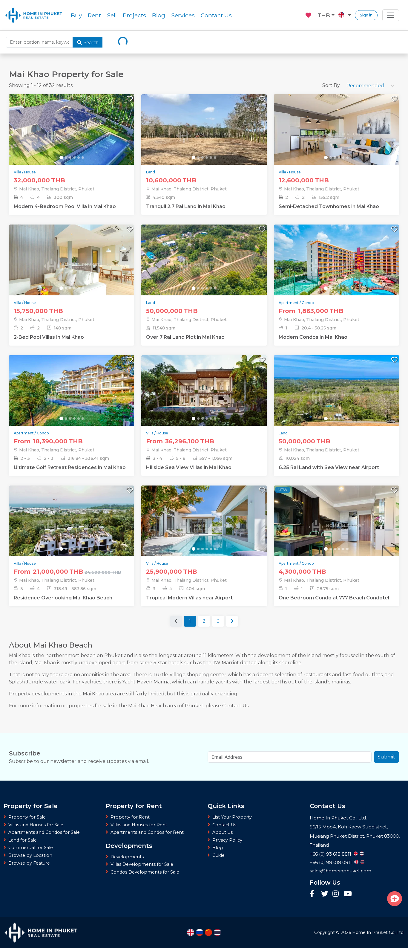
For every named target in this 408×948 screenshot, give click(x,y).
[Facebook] (314, 894)
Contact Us (216, 15)
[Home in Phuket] (34, 15)
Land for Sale (22, 840)
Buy (76, 15)
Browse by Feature (29, 863)
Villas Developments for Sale (142, 864)
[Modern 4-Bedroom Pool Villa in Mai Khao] (71, 135)
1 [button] (190, 621)
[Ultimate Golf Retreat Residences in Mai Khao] (71, 396)
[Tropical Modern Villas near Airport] (203, 526)
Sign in (366, 15)
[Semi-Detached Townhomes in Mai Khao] (336, 135)
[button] (232, 621)
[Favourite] (309, 14)
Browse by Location (30, 855)
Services (183, 15)
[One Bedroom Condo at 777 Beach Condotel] (336, 526)
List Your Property (232, 817)
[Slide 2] (66, 157)
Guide (218, 855)
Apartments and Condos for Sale (44, 832)
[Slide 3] (70, 157)
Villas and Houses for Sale (35, 825)
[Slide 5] (78, 157)
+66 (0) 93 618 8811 (330, 854)
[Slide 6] (83, 157)
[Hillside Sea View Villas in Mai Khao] (203, 396)
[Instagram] (336, 894)
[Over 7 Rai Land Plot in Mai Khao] (203, 265)
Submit (386, 757)
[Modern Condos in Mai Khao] (336, 265)
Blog (158, 15)
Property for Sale (27, 817)
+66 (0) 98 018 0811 (331, 862)
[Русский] (199, 932)
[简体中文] (208, 932)
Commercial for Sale (30, 847)
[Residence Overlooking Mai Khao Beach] (71, 526)
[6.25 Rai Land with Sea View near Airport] (336, 396)
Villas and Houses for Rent (139, 825)
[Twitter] (325, 894)
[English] (190, 932)
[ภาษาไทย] (217, 932)
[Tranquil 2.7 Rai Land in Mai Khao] (203, 135)
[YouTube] (348, 894)
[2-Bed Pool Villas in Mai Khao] (71, 265)
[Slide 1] (61, 157)
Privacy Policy (227, 840)
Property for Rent (130, 817)
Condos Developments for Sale (145, 872)
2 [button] (204, 621)
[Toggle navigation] (390, 15)
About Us (222, 832)
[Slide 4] (74, 157)
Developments (127, 857)
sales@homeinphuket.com (340, 871)
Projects (134, 15)
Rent (94, 15)
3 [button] (218, 621)
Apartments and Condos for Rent (147, 832)
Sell (112, 15)
